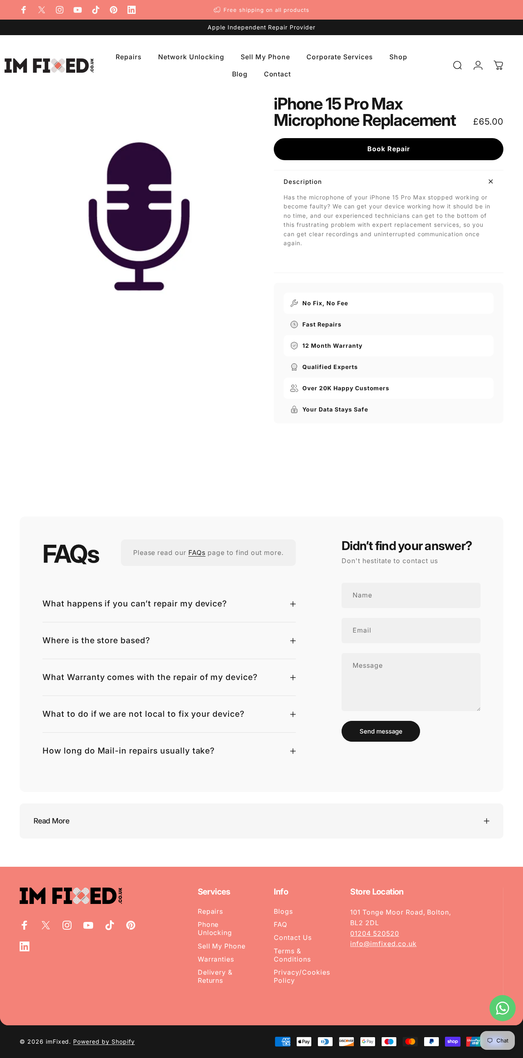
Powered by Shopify (103, 1041)
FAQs (197, 552)
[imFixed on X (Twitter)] (42, 10)
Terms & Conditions (292, 955)
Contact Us (293, 937)
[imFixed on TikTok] (96, 10)
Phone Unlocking (215, 928)
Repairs (211, 911)
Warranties (216, 959)
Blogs (283, 911)
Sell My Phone (222, 946)
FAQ (280, 924)
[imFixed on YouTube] (78, 10)
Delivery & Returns (215, 976)
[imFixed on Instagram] (60, 10)
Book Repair (388, 149)
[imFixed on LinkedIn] (131, 10)
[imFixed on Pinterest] (114, 10)
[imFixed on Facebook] (24, 10)
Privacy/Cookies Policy (302, 976)
